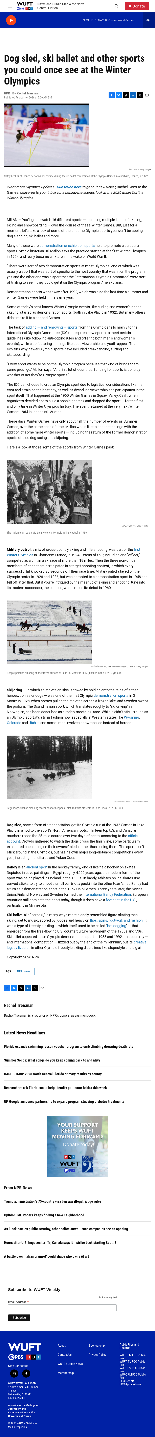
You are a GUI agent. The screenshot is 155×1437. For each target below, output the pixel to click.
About (62, 1345)
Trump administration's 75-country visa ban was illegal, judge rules (52, 1201)
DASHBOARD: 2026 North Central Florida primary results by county (53, 1074)
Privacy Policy (97, 1354)
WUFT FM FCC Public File (133, 1357)
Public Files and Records (129, 1346)
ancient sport (36, 867)
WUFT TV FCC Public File (132, 1363)
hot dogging (116, 926)
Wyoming (131, 717)
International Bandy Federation (107, 894)
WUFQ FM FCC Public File (133, 1376)
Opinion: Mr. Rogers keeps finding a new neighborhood (44, 1215)
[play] (11, 20)
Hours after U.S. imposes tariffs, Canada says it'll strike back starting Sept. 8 (60, 1242)
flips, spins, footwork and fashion (116, 920)
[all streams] (149, 20)
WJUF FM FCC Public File (132, 1370)
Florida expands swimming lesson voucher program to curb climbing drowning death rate (68, 1046)
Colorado (14, 723)
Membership (66, 1373)
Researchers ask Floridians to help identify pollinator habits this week (55, 1088)
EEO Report (127, 1381)
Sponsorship (97, 1345)
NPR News (23, 971)
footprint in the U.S (120, 900)
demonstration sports (111, 695)
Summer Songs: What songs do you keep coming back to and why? (52, 1060)
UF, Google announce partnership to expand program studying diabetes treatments (64, 1101)
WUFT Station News (70, 1363)
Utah (32, 723)
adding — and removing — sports (52, 327)
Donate (138, 6)
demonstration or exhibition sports (67, 245)
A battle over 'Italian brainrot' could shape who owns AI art (46, 1256)
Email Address (18, 1302)
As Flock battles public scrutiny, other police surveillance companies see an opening (66, 1229)
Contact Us (65, 1354)
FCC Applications (130, 1384)
